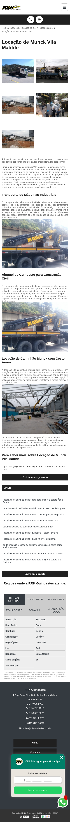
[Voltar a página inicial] (11, 7)
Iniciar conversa (37, 790)
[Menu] (64, 7)
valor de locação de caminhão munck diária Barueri (28, 526)
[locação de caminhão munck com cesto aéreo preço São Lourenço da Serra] (18, 139)
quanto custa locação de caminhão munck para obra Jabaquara (34, 508)
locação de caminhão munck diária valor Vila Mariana (29, 539)
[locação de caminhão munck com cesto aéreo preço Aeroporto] (18, 105)
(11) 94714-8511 (36, 718)
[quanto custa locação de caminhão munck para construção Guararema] (52, 105)
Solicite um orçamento (35, 477)
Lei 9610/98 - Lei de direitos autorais (20, 678)
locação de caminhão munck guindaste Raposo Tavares (30, 533)
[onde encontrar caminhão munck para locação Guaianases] (18, 71)
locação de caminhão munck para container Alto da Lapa (31, 520)
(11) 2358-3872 (36, 713)
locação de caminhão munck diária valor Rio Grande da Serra (33, 553)
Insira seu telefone (37, 773)
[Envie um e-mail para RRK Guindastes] (39, 19)
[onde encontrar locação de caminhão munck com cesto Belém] (52, 71)
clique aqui (37, 466)
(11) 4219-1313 (21, 466)
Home (35, 742)
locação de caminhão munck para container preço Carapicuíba (33, 514)
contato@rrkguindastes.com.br (36, 728)
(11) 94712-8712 (36, 723)
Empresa (35, 752)
